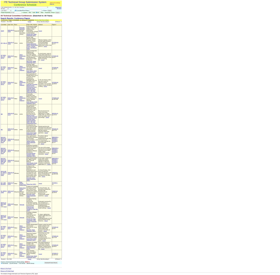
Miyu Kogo (29, 61)
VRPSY (5, 172)
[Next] (29, 21)
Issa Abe (29, 229)
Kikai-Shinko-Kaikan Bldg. (23, 183)
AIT (2, 55)
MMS (2, 140)
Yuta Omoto (30, 238)
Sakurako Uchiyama (32, 84)
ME (2, 114)
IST (2, 183)
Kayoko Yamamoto (31, 221)
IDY (2, 43)
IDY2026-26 (55, 42)
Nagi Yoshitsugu (31, 219)
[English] (59, 8)
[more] (40, 31)
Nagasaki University (22, 28)
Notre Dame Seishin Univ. (23, 189)
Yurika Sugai (30, 256)
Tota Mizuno (33, 47)
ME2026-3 (54, 159)
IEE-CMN (3, 204)
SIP (4, 141)
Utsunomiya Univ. (31, 87)
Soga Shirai (30, 133)
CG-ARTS (3, 57)
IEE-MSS (3, 184)
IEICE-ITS (3, 138)
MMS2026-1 (55, 137)
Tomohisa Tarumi (31, 246)
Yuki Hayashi (30, 163)
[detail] (2, 142)
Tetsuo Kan (30, 184)
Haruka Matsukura (31, 43)
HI (1, 172)
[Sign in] (52, 4)
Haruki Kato (30, 34)
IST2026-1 (55, 183)
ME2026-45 (55, 129)
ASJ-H (2, 174)
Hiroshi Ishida (34, 45)
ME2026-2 (54, 149)
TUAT (28, 46)
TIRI (34, 220)
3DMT (2, 31)
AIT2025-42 (55, 227)
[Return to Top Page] (6, 268)
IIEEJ (4, 55)
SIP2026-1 (55, 141)
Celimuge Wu (30, 208)
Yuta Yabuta (30, 71)
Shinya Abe (30, 219)
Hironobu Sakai (31, 88)
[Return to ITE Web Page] (7, 271)
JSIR (4, 183)
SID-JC (5, 43)
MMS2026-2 (55, 148)
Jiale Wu (35, 209)
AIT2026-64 (55, 82)
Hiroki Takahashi (32, 71)
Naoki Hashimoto (31, 35)
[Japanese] (58, 7)
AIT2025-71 (55, 253)
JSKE (2, 192)
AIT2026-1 (55, 140)
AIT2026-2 (55, 150)
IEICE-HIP (3, 171)
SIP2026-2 (55, 152)
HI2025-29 (55, 191)
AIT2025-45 (55, 236)
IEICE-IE (3, 137)
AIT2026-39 (55, 56)
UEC (34, 35)
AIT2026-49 (55, 67)
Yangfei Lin (30, 209)
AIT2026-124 (55, 98)
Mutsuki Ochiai (30, 85)
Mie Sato (33, 91)
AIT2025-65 (55, 245)
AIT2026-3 (55, 161)
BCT (2, 205)
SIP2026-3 (55, 162)
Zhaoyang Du (30, 206)
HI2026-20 (55, 172)
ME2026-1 (54, 138)
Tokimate (22, 204)
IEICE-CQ (3, 202)
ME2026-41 (55, 113)
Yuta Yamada (30, 102)
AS (1, 56)
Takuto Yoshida (31, 141)
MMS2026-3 (55, 158)
